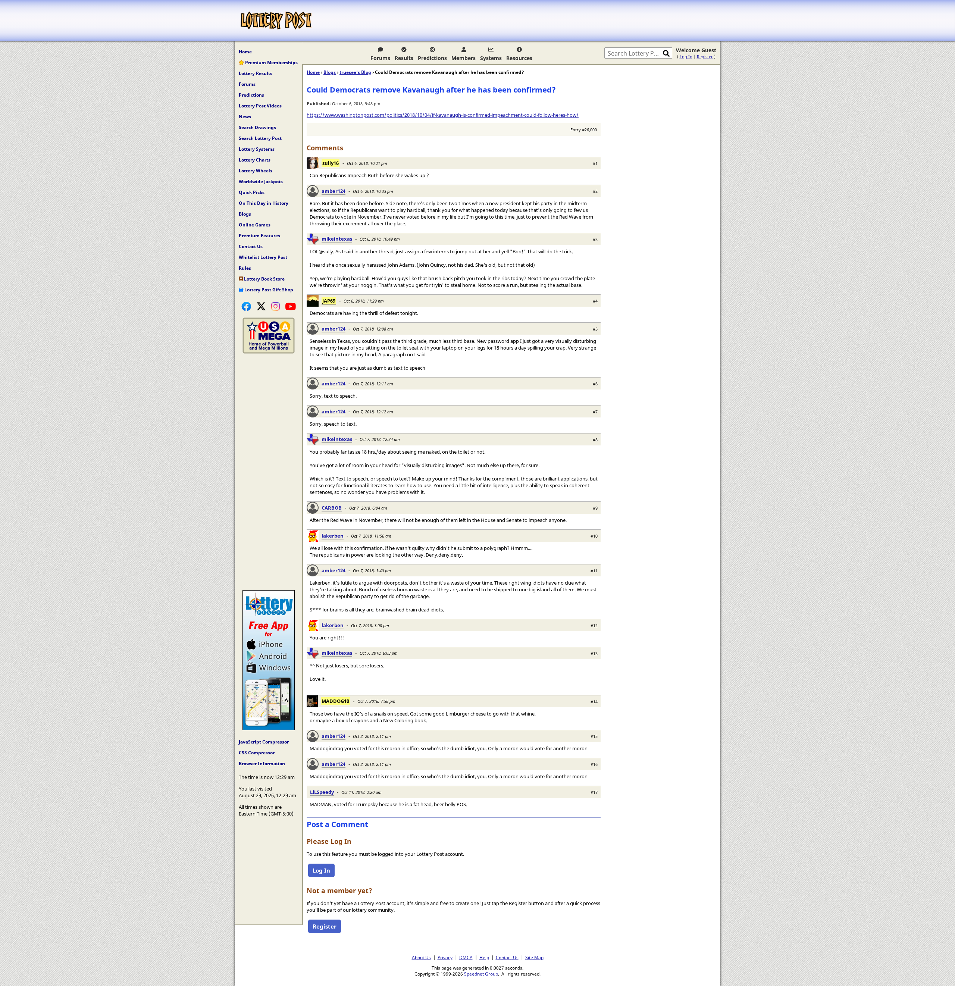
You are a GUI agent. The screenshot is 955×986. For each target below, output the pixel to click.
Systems (491, 58)
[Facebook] (246, 306)
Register (705, 56)
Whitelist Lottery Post (263, 257)
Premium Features (259, 235)
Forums (380, 58)
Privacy (445, 957)
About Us (421, 957)
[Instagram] (275, 306)
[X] (261, 306)
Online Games (254, 225)
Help (484, 957)
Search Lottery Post (260, 138)
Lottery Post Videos (260, 106)
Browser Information (262, 763)
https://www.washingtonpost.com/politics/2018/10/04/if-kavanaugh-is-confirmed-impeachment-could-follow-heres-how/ (443, 115)
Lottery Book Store (264, 279)
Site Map (534, 957)
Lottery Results (255, 73)
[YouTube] (290, 306)
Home (245, 51)
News (245, 116)
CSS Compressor (257, 752)
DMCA (466, 957)
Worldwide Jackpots (261, 181)
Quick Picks (251, 192)
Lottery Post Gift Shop (268, 290)
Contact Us (251, 246)
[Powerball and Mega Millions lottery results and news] (268, 351)
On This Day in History (263, 203)
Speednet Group (481, 974)
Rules (245, 268)
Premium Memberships (271, 62)
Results (404, 58)
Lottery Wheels (255, 171)
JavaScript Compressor (264, 742)
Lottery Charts (254, 160)
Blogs (245, 214)
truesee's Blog (355, 72)
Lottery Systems (257, 149)
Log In (686, 56)
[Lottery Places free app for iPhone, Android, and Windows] (268, 728)
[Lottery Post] (276, 20)
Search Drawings (257, 127)
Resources (519, 58)
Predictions (432, 58)
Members (463, 58)
